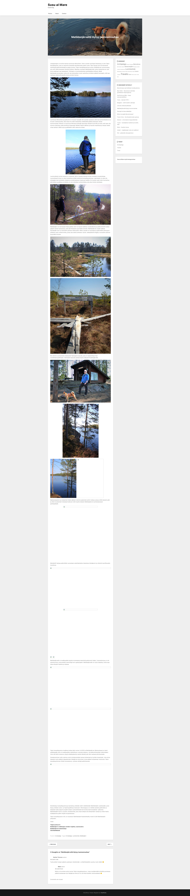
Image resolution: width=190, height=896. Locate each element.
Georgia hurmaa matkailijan (124, 111)
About (57, 13)
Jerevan (118, 69)
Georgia (135, 66)
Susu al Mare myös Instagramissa (126, 159)
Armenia (128, 64)
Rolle (126, 71)
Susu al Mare (57, 5)
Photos (50, 13)
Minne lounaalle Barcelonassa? (125, 114)
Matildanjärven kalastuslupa (58, 828)
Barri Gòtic (119, 66)
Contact (64, 13)
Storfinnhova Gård (131, 71)
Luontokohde (76, 836)
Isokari (138, 66)
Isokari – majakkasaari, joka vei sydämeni (128, 130)
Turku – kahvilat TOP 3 (123, 100)
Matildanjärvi (83, 836)
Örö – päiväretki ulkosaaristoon (125, 133)
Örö (118, 76)
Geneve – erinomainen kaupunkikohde (127, 120)
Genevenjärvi (129, 66)
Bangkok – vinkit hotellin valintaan (126, 102)
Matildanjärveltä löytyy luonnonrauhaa (127, 108)
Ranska (123, 71)
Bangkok (131, 64)
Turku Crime (134, 74)
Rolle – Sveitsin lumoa (123, 127)
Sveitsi (136, 71)
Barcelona (136, 64)
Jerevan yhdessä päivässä (124, 105)
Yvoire (137, 74)
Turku (129, 74)
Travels (124, 74)
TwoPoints (103, 892)
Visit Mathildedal (55, 830)
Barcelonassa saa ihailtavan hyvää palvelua (128, 88)
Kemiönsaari (122, 69)
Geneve (122, 66)
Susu (59, 866)
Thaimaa (118, 74)
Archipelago (58, 836)
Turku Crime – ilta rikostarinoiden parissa (128, 117)
